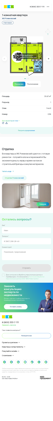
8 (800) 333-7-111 (37, 6)
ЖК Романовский (9, 18)
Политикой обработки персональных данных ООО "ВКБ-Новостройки (25, 278)
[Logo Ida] (45, 378)
